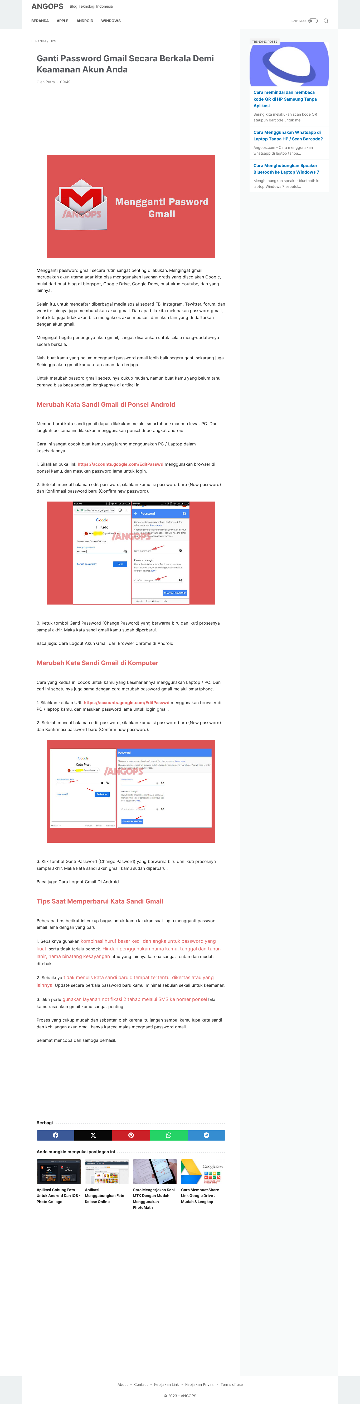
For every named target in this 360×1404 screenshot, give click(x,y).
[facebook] (55, 1135)
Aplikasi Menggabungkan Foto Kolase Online (104, 1195)
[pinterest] (131, 1135)
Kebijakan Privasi (199, 1384)
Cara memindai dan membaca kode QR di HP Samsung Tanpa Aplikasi (285, 99)
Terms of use (232, 1384)
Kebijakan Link (166, 1384)
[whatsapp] (169, 1135)
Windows (111, 20)
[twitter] (93, 1135)
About (123, 1384)
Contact (141, 1384)
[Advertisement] (131, 119)
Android (84, 20)
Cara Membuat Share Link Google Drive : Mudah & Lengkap (200, 1195)
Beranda (40, 20)
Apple (63, 20)
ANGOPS (47, 6)
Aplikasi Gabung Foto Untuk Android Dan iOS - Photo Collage (59, 1195)
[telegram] (206, 1135)
